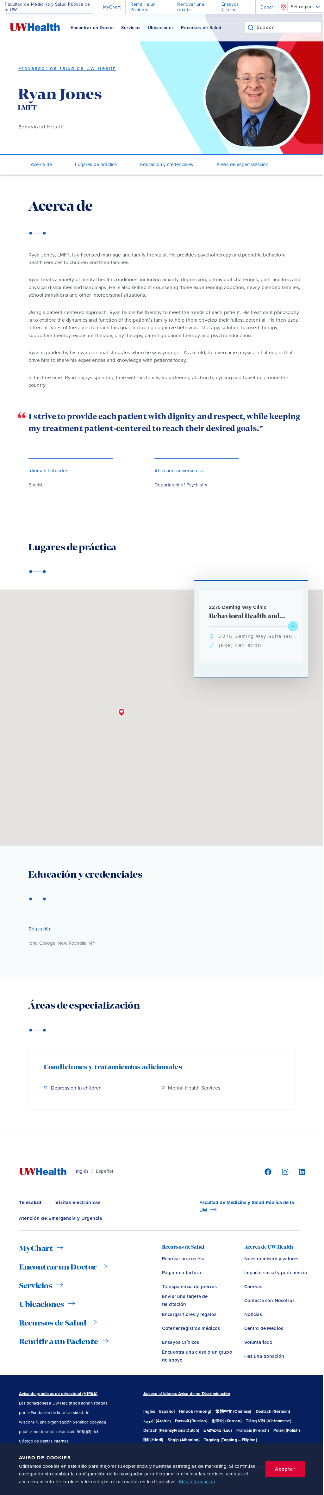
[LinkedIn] (299, 1171)
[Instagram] (284, 1171)
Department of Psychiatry (180, 485)
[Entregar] (251, 27)
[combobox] (289, 27)
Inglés (82, 1171)
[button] (121, 712)
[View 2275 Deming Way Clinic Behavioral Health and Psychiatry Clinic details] (293, 626)
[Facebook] (267, 1171)
